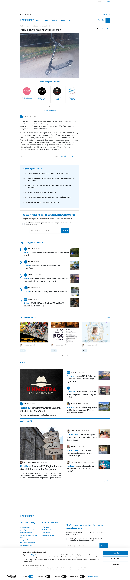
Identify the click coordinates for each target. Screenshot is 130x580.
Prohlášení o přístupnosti (27, 543)
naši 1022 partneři (32, 555)
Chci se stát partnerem (49, 111)
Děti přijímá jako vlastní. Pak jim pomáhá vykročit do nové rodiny (82, 437)
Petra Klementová (29, 345)
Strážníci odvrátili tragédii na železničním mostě (46, 254)
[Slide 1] (49, 106)
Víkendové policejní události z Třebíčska (49, 291)
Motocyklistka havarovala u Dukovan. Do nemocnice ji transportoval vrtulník (46, 280)
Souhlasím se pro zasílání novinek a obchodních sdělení (48, 224)
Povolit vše (115, 553)
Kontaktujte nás (25, 527)
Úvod (21, 26)
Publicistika (72, 434)
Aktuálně (25, 466)
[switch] (47, 576)
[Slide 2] (65, 355)
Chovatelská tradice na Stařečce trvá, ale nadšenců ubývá (79, 453)
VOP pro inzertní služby (27, 546)
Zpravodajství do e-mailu (27, 530)
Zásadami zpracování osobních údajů (46, 223)
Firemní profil (46, 533)
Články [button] (37, 20)
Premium (25, 408)
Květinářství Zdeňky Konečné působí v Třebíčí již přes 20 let (81, 394)
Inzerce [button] (62, 20)
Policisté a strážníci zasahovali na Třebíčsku (43, 267)
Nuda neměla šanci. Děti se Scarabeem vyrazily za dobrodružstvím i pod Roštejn (51, 179)
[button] (108, 20)
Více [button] (69, 20)
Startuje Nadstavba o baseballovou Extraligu (43, 202)
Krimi (26, 26)
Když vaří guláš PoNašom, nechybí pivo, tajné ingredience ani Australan (49, 186)
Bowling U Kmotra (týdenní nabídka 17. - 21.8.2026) (40, 409)
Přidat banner (46, 527)
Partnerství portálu (48, 536)
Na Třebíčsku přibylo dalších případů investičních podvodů (44, 304)
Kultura (70, 466)
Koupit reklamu (107, 2)
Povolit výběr (115, 559)
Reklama (100, 2)
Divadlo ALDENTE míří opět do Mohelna (42, 192)
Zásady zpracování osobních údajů (28, 536)
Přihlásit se (106, 14)
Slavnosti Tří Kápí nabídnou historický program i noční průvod (41, 468)
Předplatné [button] (53, 20)
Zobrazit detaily (93, 576)
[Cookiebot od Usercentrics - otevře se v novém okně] (11, 576)
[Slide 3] (67, 355)
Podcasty (46, 20)
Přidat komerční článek (49, 530)
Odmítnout (115, 564)
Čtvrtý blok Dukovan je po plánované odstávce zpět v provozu (81, 379)
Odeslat (65, 230)
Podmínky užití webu (26, 533)
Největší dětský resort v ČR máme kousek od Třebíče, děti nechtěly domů (82, 410)
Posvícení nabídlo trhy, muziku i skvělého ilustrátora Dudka (49, 197)
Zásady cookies (24, 540)
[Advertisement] (62, 7)
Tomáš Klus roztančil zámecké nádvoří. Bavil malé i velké (48, 173)
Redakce (26, 117)
